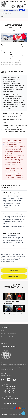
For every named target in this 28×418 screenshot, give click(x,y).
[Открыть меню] (25, 4)
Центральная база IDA (7, 337)
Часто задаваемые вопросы (9, 340)
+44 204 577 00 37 (20, 5)
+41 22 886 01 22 (20, 4)
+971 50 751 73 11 (20, 7)
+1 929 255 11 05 (20, 6)
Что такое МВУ (5, 327)
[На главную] (3, 3)
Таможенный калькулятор (8, 346)
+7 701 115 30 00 (9, 386)
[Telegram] (5, 391)
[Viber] (9, 391)
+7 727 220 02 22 (9, 388)
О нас (2, 330)
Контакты (4, 343)
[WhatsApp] (13, 391)
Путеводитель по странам (8, 334)
